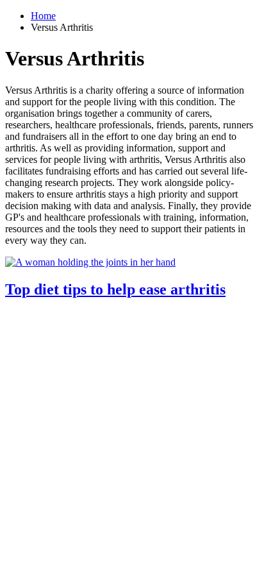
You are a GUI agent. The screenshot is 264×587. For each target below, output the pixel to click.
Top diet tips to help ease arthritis (115, 289)
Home (43, 15)
